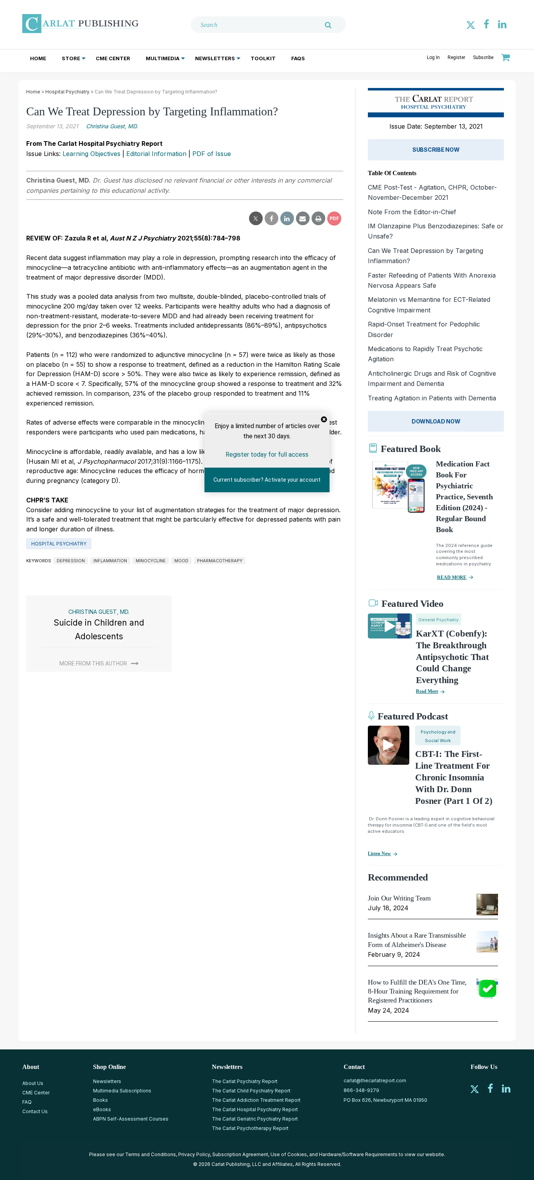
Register (456, 57)
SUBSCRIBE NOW (435, 149)
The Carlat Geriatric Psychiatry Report (255, 1119)
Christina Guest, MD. (112, 126)
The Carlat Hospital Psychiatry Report (255, 1109)
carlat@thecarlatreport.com (375, 1080)
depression (71, 560)
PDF (334, 218)
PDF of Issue (211, 154)
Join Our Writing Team (399, 898)
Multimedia (162, 58)
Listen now (379, 853)
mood (181, 560)
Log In (433, 57)
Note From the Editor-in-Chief (412, 212)
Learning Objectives (91, 154)
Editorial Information (156, 154)
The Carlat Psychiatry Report (245, 1081)
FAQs (298, 58)
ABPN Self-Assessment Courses (130, 1119)
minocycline (151, 560)
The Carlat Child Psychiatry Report (251, 1091)
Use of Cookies (289, 1154)
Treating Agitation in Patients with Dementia (432, 398)
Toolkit (263, 58)
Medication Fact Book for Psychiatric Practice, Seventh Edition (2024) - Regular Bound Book (464, 496)
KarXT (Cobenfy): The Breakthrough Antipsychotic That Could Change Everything (452, 657)
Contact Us (35, 1111)
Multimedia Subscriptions (122, 1091)
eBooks (102, 1109)
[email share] (303, 218)
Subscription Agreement (240, 1154)
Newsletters (215, 58)
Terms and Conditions (150, 1154)
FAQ (27, 1102)
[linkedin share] (287, 218)
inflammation (110, 560)
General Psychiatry (438, 619)
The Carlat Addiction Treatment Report (256, 1100)
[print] (318, 218)
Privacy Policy (194, 1154)
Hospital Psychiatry (67, 92)
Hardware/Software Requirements (358, 1154)
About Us (32, 1083)
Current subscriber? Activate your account (267, 480)
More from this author (93, 663)
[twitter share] (256, 218)
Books (100, 1100)
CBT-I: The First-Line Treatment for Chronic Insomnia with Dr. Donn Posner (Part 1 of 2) (453, 777)
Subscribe (483, 57)
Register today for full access (267, 454)
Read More (427, 691)
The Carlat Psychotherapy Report (250, 1128)
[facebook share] (271, 218)
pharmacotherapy (219, 560)
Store (71, 58)
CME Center (113, 58)
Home (38, 58)
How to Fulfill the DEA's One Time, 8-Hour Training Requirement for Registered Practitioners (417, 991)
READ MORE (451, 577)
